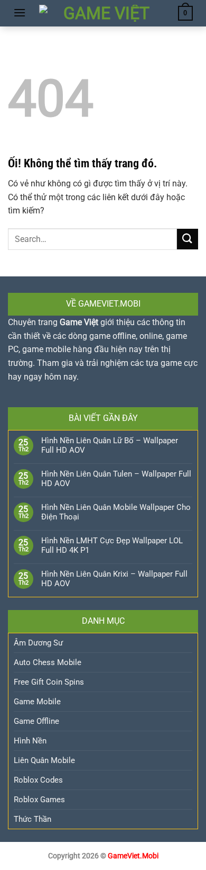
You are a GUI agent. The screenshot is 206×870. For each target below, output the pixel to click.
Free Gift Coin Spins (49, 682)
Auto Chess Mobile (47, 662)
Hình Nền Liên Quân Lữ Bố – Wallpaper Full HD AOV (109, 445)
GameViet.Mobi (133, 855)
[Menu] (19, 12)
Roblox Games (39, 799)
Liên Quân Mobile (44, 760)
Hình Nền (30, 741)
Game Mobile (37, 701)
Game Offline (36, 721)
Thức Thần (32, 819)
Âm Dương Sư (38, 643)
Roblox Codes (38, 780)
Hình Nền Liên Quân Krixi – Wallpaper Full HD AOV (114, 578)
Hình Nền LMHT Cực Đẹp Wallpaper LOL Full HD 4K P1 (112, 545)
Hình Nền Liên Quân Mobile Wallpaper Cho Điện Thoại (116, 512)
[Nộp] (187, 239)
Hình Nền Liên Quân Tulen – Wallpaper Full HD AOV (116, 478)
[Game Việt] (102, 13)
